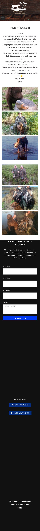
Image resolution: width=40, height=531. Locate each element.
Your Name (6, 266)
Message (5, 302)
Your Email (6, 290)
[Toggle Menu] (3, 18)
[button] (20, 405)
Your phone (6, 278)
